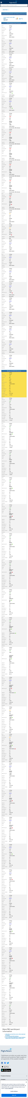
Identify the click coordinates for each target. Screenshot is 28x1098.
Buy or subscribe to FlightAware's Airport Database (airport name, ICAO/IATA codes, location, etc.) (15, 1038)
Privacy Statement (9, 1088)
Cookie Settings (14, 1091)
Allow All (14, 1095)
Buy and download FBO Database (12, 1036)
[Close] (26, 1082)
